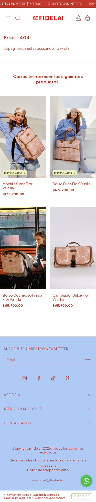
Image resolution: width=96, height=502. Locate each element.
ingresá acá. (48, 466)
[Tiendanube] (48, 480)
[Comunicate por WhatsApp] (86, 481)
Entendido (81, 496)
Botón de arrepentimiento (48, 470)
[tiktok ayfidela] (53, 377)
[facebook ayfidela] (39, 377)
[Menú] (8, 18)
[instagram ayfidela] (25, 377)
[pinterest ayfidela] (67, 377)
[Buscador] (17, 18)
